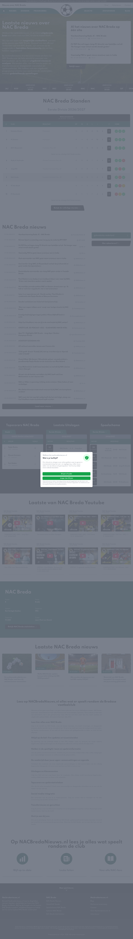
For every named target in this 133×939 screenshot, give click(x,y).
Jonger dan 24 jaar (66, 478)
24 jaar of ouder (66, 474)
